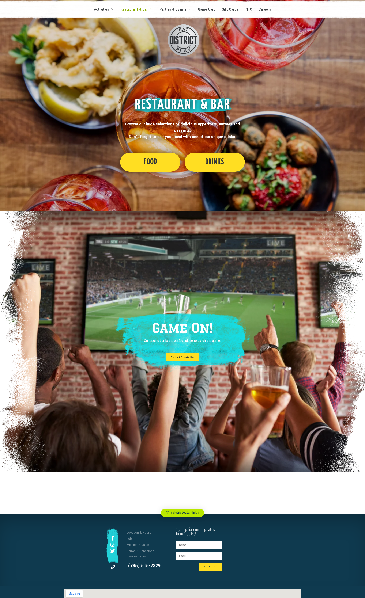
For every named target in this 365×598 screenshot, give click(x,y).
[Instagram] (112, 544)
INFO (248, 9)
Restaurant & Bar (134, 9)
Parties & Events (173, 9)
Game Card (206, 9)
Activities (101, 9)
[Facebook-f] (112, 538)
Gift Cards (230, 9)
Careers (265, 9)
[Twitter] (112, 551)
